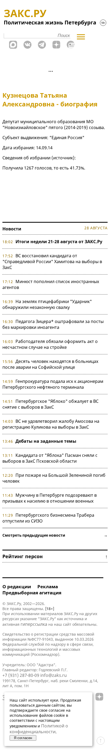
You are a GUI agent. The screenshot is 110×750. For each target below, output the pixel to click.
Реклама (47, 586)
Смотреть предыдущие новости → (55, 535)
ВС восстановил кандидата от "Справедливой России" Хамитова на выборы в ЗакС (52, 261)
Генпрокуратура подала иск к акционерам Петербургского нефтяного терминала (52, 384)
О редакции (16, 586)
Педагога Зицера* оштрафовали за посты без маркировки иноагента (53, 324)
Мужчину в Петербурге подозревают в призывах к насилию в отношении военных (49, 498)
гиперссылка (34, 624)
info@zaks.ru (53, 675)
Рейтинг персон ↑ (55, 556)
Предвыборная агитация (31, 593)
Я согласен (23, 738)
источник (63, 158)
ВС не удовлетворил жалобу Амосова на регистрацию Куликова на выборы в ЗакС (50, 424)
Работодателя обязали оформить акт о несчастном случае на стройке (50, 344)
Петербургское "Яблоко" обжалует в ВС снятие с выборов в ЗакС (50, 404)
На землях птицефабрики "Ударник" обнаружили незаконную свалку (47, 304)
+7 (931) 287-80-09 (20, 675)
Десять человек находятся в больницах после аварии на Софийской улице (50, 364)
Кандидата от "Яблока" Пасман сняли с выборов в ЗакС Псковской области (49, 458)
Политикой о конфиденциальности (39, 729)
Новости (11, 229)
